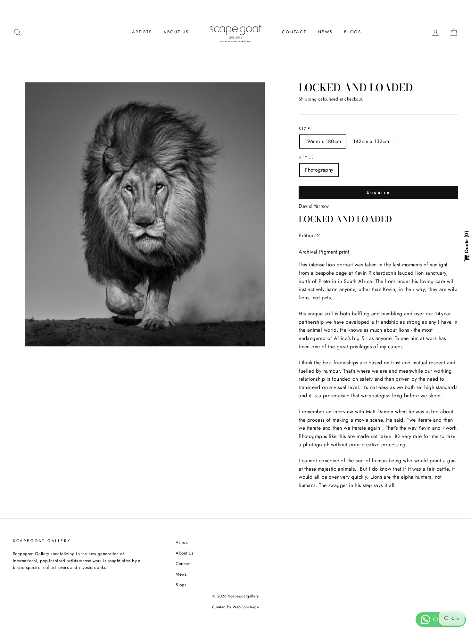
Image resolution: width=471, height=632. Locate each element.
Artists (142, 32)
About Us (176, 32)
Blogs (352, 32)
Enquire (378, 192)
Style (307, 157)
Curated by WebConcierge (235, 607)
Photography (319, 170)
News (325, 32)
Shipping (308, 99)
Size (305, 129)
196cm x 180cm (323, 141)
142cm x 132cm (371, 141)
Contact (294, 32)
